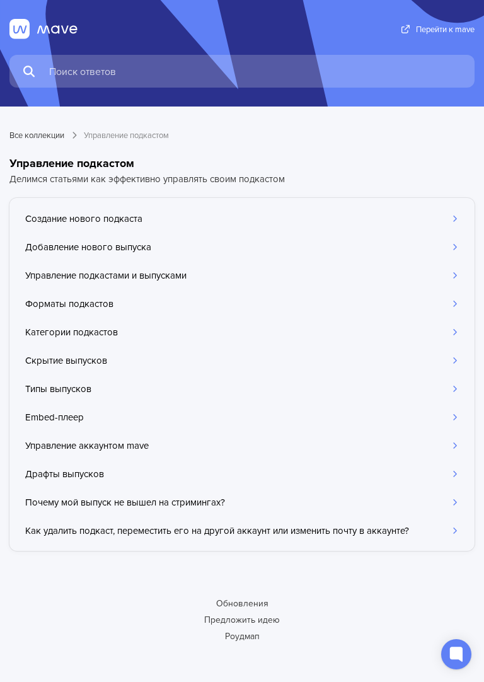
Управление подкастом (126, 135)
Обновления (242, 603)
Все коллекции (36, 135)
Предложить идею (242, 619)
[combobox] (256, 71)
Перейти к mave (445, 29)
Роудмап (242, 636)
